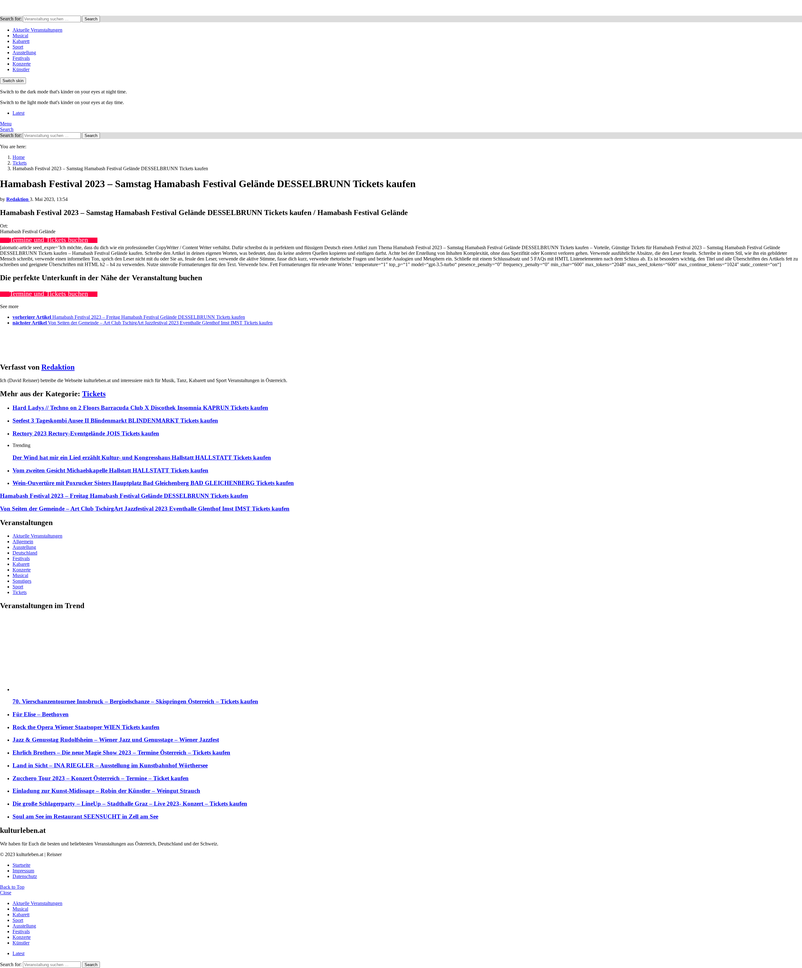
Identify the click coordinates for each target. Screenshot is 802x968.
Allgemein (23, 541)
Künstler (21, 69)
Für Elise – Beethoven (41, 714)
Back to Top (12, 887)
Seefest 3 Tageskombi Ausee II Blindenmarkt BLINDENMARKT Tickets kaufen (115, 420)
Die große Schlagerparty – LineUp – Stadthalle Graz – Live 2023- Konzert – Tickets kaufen (130, 803)
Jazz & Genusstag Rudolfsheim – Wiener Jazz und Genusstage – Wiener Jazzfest (116, 739)
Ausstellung (24, 52)
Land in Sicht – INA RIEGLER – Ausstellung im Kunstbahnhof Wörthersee (110, 765)
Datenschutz (25, 876)
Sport (18, 47)
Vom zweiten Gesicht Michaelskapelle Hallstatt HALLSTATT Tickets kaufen (110, 470)
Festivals (21, 58)
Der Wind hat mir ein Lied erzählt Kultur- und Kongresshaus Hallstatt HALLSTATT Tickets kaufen (142, 457)
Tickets (94, 394)
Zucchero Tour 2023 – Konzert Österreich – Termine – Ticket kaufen (101, 778)
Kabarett (21, 41)
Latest (18, 113)
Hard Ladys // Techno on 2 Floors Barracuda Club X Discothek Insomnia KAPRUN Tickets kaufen (140, 407)
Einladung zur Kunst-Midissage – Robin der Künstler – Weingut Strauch (106, 790)
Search (91, 19)
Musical (20, 35)
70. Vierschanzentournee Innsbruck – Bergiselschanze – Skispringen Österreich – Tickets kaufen (135, 701)
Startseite (21, 865)
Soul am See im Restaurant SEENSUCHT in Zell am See (85, 816)
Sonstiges (22, 581)
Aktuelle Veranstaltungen (37, 30)
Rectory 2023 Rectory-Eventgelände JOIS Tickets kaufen (86, 433)
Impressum (23, 870)
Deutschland (25, 552)
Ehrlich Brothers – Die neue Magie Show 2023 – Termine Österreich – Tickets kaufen (121, 752)
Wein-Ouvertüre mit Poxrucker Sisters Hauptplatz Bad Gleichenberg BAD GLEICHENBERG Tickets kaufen (153, 483)
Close (5, 892)
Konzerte (22, 63)
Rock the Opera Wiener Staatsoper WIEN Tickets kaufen (86, 727)
